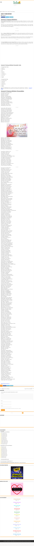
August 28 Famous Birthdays (28, 388)
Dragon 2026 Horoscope (4, 450)
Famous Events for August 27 (5, 383)
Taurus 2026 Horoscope (4, 434)
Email (2, 403)
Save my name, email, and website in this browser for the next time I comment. (11, 408)
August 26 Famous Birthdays (5, 388)
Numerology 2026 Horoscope (5, 459)
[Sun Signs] (17, 2)
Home (1, 11)
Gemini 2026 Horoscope (4, 435)
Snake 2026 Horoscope (4, 451)
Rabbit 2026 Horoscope (4, 449)
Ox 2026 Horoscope (3, 447)
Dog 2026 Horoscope (3, 456)
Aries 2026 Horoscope (4, 433)
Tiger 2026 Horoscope (4, 448)
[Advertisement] (17, 421)
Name (2, 400)
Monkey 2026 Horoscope (4, 454)
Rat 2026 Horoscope (3, 446)
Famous (6, 11)
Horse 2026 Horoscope (4, 452)
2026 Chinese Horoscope (6, 445)
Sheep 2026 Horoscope (4, 453)
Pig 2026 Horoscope (3, 457)
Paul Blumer (4, 15)
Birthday (4, 11)
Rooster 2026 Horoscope (4, 455)
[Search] (22, 413)
